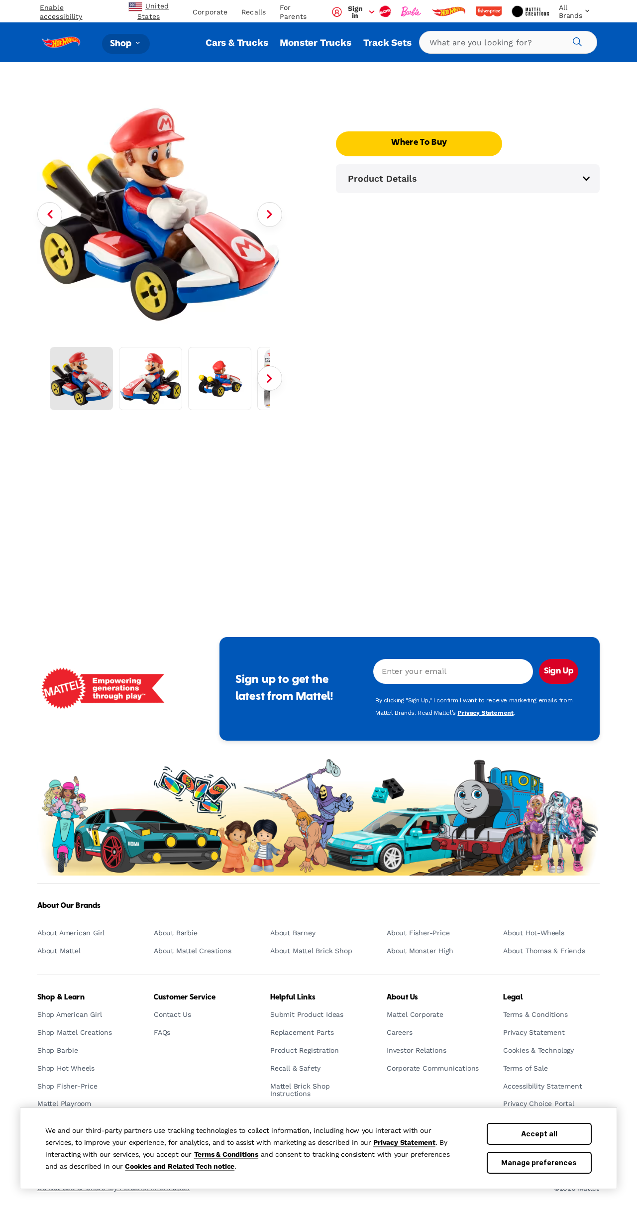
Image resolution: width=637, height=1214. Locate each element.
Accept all (539, 1133)
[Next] (269, 214)
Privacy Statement (404, 1142)
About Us (402, 997)
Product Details (382, 178)
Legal (513, 997)
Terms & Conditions (226, 1154)
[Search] (575, 40)
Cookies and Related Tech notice (179, 1166)
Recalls (253, 12)
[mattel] (386, 11)
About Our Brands (69, 905)
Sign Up (558, 671)
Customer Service (184, 997)
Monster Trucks (315, 42)
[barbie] (412, 11)
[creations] (531, 11)
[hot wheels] (449, 11)
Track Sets (387, 42)
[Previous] (49, 214)
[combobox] (508, 42)
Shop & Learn (61, 997)
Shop (122, 43)
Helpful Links (293, 997)
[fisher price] (490, 11)
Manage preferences (539, 1162)
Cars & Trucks (237, 42)
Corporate (210, 12)
